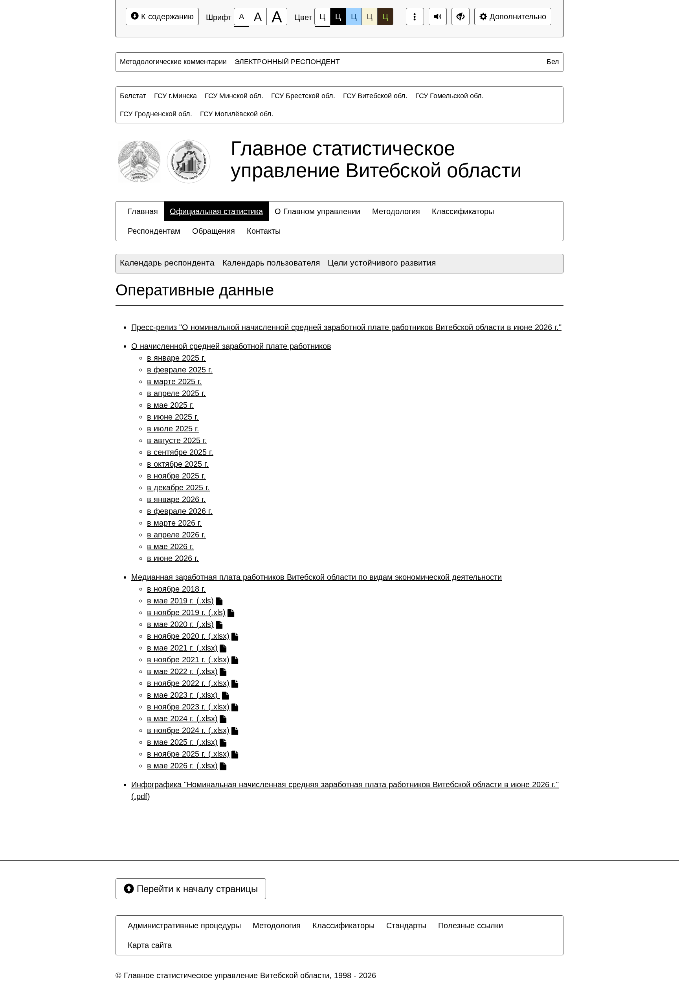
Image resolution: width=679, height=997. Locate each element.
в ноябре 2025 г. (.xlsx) (188, 754)
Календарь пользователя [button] (271, 262)
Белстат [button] (133, 96)
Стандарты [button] (406, 925)
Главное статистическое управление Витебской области (376, 159)
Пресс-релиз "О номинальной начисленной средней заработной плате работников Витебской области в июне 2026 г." (346, 327)
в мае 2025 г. (170, 405)
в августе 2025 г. (177, 440)
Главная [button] (143, 211)
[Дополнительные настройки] (460, 16)
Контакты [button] (264, 231)
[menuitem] (173, 62)
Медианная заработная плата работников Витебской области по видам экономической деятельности (316, 577)
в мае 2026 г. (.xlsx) (182, 765)
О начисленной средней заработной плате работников (231, 346)
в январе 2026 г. (176, 499)
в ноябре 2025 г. (176, 475)
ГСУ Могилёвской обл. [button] (236, 114)
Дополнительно (516, 16)
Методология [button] (396, 211)
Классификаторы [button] (463, 211)
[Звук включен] (438, 16)
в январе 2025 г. (176, 358)
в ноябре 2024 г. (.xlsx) (188, 730)
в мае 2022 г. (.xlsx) (182, 671)
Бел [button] (553, 62)
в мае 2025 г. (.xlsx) (182, 742)
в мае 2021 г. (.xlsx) (182, 647)
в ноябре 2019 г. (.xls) (186, 612)
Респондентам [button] (154, 231)
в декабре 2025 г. (178, 487)
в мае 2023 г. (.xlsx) (183, 695)
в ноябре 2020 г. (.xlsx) (188, 636)
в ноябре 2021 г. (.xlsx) (188, 659)
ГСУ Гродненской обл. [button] (156, 114)
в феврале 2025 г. (180, 369)
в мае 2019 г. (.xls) (180, 600)
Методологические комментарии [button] (173, 62)
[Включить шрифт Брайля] (415, 16)
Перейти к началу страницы (196, 888)
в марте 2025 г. (174, 381)
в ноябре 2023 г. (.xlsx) (188, 706)
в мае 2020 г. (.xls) (180, 624)
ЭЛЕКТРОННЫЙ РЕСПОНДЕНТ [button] (287, 62)
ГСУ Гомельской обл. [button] (449, 96)
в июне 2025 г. (173, 416)
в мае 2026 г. (170, 546)
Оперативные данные (195, 290)
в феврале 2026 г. (180, 511)
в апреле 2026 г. (176, 534)
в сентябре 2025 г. (180, 452)
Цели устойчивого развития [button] (382, 262)
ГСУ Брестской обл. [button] (303, 96)
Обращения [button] (213, 231)
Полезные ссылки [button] (470, 925)
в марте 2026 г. (174, 523)
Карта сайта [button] (150, 945)
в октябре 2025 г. (178, 464)
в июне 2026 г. (173, 558)
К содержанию (166, 16)
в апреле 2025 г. (176, 393)
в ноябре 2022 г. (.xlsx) (188, 683)
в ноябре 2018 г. (176, 589)
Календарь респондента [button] (167, 262)
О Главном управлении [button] (317, 211)
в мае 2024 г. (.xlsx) (182, 718)
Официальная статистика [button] (216, 211)
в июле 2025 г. (173, 428)
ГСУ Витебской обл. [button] (375, 96)
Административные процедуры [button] (184, 925)
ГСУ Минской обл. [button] (234, 96)
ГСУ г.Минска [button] (175, 96)
